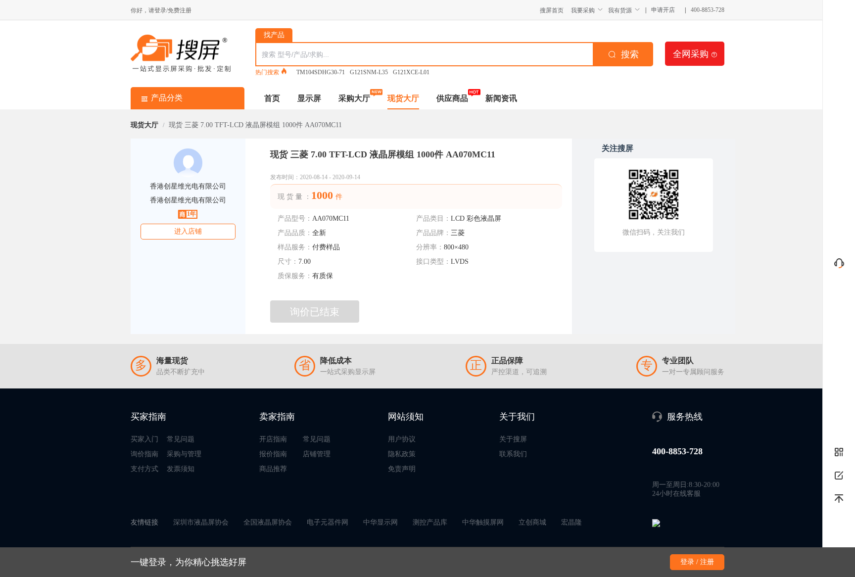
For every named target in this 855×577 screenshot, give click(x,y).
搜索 (630, 54)
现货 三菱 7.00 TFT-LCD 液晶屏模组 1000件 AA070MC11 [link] (255, 125)
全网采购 (695, 53)
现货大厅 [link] (144, 125)
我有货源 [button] (620, 10)
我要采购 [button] (583, 10)
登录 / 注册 (697, 562)
